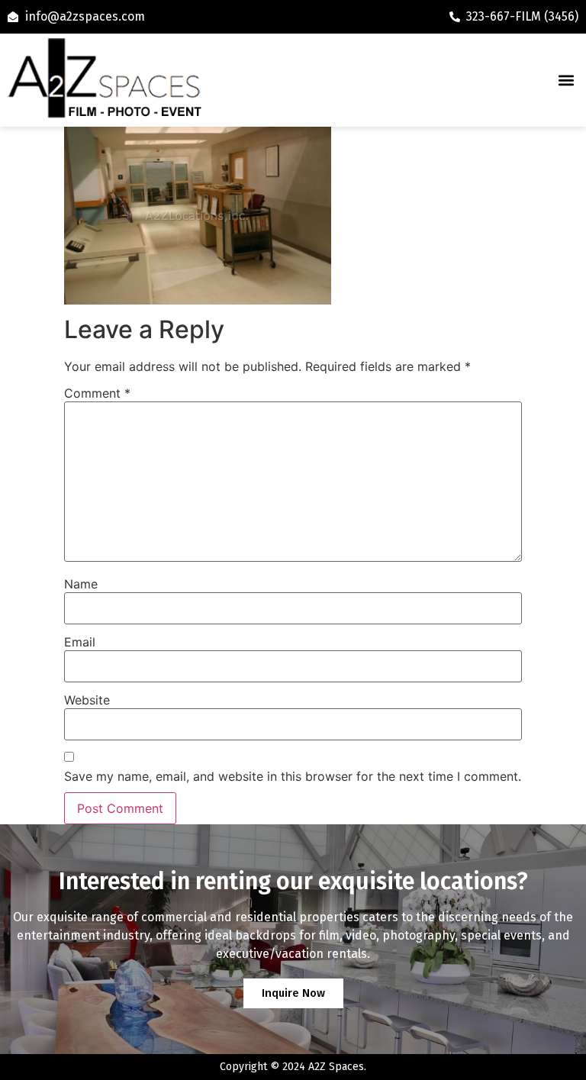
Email (79, 642)
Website (87, 700)
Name (81, 584)
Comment (97, 393)
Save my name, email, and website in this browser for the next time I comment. (292, 776)
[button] (565, 80)
